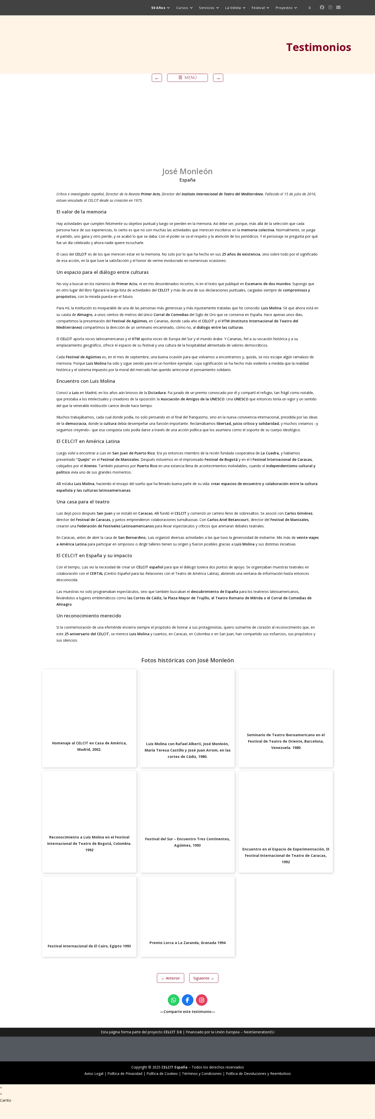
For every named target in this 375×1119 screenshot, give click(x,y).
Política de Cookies (162, 1073)
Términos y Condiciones (202, 1073)
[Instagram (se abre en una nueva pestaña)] (330, 7)
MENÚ (187, 77)
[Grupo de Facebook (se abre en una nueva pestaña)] (322, 7)
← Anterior (170, 978)
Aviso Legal (93, 1073)
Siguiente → (203, 978)
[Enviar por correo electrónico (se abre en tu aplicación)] (338, 7)
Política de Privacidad (124, 1073)
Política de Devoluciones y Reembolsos (258, 1073)
